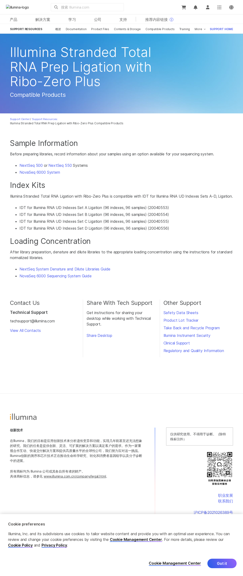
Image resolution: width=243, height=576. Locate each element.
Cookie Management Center (136, 539)
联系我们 (225, 501)
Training (184, 29)
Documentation (76, 29)
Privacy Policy (54, 545)
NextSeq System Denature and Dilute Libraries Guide (64, 269)
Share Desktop (99, 335)
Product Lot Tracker (181, 320)
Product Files (100, 29)
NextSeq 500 (31, 165)
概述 (58, 29)
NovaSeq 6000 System (39, 172)
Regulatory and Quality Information (194, 350)
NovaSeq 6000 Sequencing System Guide (55, 276)
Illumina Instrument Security (187, 335)
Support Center (20, 119)
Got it (222, 563)
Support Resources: (45, 119)
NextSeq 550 (60, 165)
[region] (121, 545)
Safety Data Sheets (181, 312)
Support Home (221, 29)
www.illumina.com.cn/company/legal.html (75, 476)
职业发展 (225, 495)
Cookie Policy (20, 545)
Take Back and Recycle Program (192, 327)
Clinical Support (177, 343)
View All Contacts (25, 330)
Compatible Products (160, 29)
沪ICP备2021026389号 (213, 512)
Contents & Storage (127, 29)
